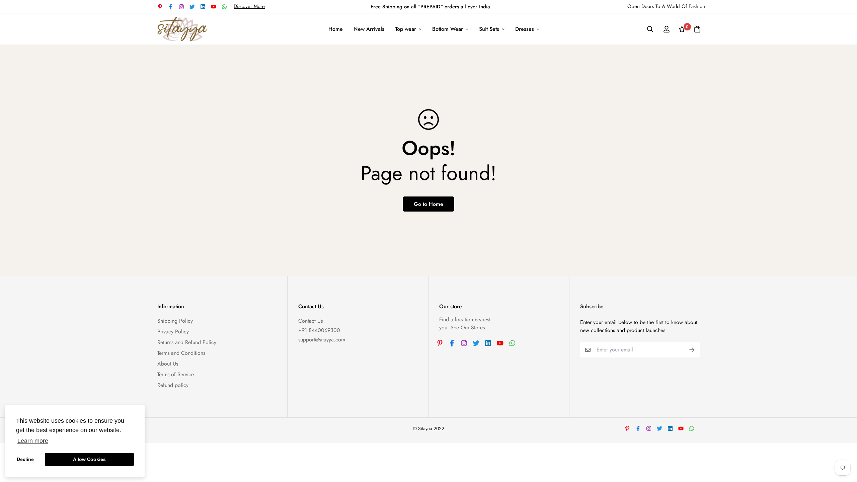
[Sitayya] (182, 29)
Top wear (405, 29)
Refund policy (172, 385)
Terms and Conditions (181, 353)
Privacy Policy (173, 331)
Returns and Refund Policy (186, 342)
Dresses (524, 29)
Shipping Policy (175, 321)
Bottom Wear (447, 29)
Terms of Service (175, 374)
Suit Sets (489, 29)
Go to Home (428, 204)
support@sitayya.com (321, 339)
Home (335, 29)
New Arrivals (369, 29)
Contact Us (310, 321)
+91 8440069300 (319, 330)
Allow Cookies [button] (89, 459)
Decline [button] (25, 459)
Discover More (249, 6)
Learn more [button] (32, 440)
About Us (167, 364)
